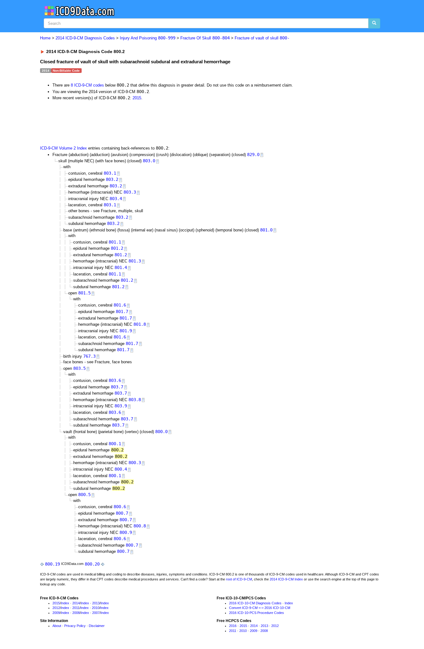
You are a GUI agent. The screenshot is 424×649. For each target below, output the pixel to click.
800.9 (126, 532)
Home (45, 38)
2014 (76, 603)
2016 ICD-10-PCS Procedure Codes (256, 613)
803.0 (149, 160)
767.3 (89, 356)
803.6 (115, 380)
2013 (96, 603)
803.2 (112, 179)
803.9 (121, 405)
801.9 (126, 330)
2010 (95, 608)
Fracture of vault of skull (262, 38)
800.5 (84, 494)
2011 (75, 608)
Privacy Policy (75, 626)
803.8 (135, 399)
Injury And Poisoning (147, 38)
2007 (96, 613)
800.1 (115, 443)
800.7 (122, 513)
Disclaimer (97, 626)
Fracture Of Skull (205, 38)
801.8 (139, 324)
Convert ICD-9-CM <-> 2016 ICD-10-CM (259, 608)
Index (65, 603)
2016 (233, 626)
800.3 (135, 462)
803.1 (110, 173)
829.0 (253, 154)
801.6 (120, 304)
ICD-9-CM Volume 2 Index (63, 148)
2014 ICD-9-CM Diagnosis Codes (85, 38)
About (56, 626)
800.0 (161, 431)
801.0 (266, 229)
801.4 (121, 267)
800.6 (120, 506)
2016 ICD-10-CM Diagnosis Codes (255, 603)
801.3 (135, 260)
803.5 (79, 368)
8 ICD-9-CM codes (87, 85)
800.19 (52, 564)
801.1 (115, 241)
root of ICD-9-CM (239, 579)
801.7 (122, 311)
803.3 (130, 192)
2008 (76, 613)
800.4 (121, 469)
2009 (56, 613)
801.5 (84, 292)
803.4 (116, 198)
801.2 (117, 248)
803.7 (117, 386)
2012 (56, 608)
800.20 (92, 564)
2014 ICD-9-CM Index (286, 579)
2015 (137, 98)
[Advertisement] (151, 123)
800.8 (139, 525)
